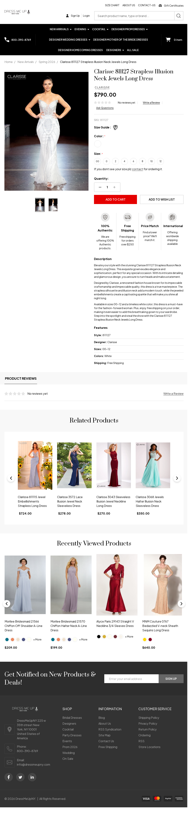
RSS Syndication (108, 735)
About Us (126, 5)
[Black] (97, 642)
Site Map (103, 741)
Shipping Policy (146, 723)
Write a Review (150, 102)
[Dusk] (23, 645)
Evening (79, 29)
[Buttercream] (18, 645)
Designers (112, 50)
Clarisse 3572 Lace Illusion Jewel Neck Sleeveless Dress (30, 508)
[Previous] (11, 485)
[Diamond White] (119, 642)
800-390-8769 (27, 756)
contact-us (144, 5)
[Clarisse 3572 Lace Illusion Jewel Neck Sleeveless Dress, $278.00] (35, 472)
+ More (37, 645)
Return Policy (145, 735)
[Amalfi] (7, 645)
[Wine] (114, 642)
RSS (139, 747)
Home (8, 62)
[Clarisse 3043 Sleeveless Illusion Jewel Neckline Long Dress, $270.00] (73, 472)
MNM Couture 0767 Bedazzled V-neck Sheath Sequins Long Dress (158, 631)
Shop (66, 714)
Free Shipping (106, 752)
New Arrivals (57, 29)
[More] (69, 29)
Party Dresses (70, 741)
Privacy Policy (145, 729)
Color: (98, 136)
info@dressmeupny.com (33, 770)
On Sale (66, 764)
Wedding (67, 758)
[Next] (174, 485)
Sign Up (168, 684)
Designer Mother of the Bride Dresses (119, 39)
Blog (100, 723)
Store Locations (147, 752)
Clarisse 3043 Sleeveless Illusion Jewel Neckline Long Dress (72, 508)
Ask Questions (103, 107)
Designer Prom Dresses (126, 29)
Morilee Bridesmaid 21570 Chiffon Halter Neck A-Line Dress (68, 631)
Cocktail (97, 29)
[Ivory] (29, 645)
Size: (97, 154)
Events (66, 747)
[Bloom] (12, 645)
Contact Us (104, 747)
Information (108, 714)
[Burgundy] (148, 645)
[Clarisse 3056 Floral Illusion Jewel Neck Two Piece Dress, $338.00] (150, 472)
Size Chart (109, 5)
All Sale (132, 50)
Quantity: (100, 178)
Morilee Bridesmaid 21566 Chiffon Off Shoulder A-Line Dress (23, 631)
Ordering (142, 741)
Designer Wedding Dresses (67, 39)
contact (136, 169)
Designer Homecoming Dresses (79, 50)
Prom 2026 (68, 752)
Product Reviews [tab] (21, 386)
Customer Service (152, 714)
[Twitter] (20, 782)
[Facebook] (8, 782)
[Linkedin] (32, 782)
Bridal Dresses (71, 723)
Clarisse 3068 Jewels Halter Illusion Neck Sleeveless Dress (109, 508)
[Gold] (103, 642)
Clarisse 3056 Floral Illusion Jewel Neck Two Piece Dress (149, 508)
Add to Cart (114, 199)
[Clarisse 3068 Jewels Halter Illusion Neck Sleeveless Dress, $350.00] (112, 472)
